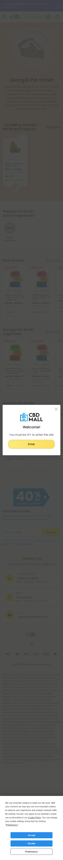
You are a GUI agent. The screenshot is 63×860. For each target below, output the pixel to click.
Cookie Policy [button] (34, 817)
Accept (31, 835)
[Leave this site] (56, 409)
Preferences (31, 852)
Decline (31, 843)
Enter (31, 444)
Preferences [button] (12, 825)
